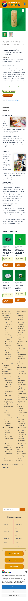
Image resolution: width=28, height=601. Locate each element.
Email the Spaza (15, 553)
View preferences (14, 595)
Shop (7, 41)
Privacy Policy (14, 599)
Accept (14, 587)
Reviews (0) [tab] (5, 110)
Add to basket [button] (6, 265)
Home (3, 41)
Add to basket (8, 95)
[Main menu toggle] (24, 4)
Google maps (19, 546)
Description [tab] (5, 107)
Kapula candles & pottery (12, 42)
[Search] (22, 509)
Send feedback (14, 566)
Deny (14, 591)
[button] (25, 572)
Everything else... (14, 41)
